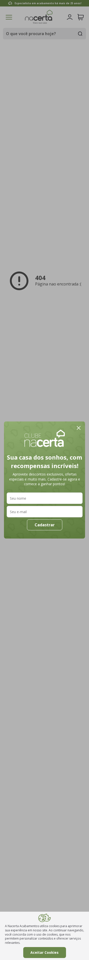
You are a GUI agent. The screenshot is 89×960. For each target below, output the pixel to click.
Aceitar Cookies (44, 952)
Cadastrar (45, 525)
